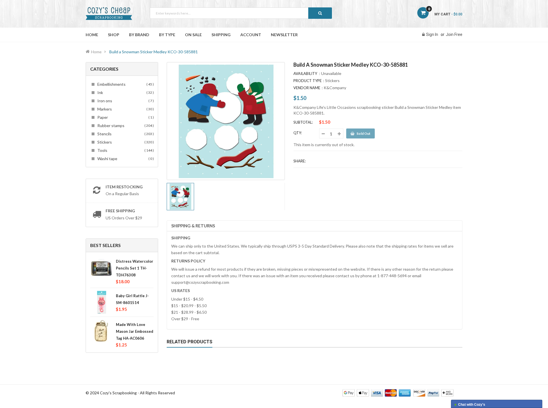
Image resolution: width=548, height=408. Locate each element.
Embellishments (124, 84)
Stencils (124, 133)
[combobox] (241, 13)
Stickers (124, 142)
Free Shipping (120, 210)
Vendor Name (306, 87)
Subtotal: (303, 122)
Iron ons (124, 100)
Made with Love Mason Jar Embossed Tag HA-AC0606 (134, 331)
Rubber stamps (124, 125)
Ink (124, 92)
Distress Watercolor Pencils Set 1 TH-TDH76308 (134, 268)
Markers (124, 109)
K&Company (335, 87)
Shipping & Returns (193, 225)
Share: (299, 161)
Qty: (297, 132)
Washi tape (124, 158)
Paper (124, 117)
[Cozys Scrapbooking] (398, 392)
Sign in (432, 34)
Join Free (454, 34)
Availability (305, 73)
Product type (307, 80)
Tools (124, 150)
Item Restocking (124, 186)
